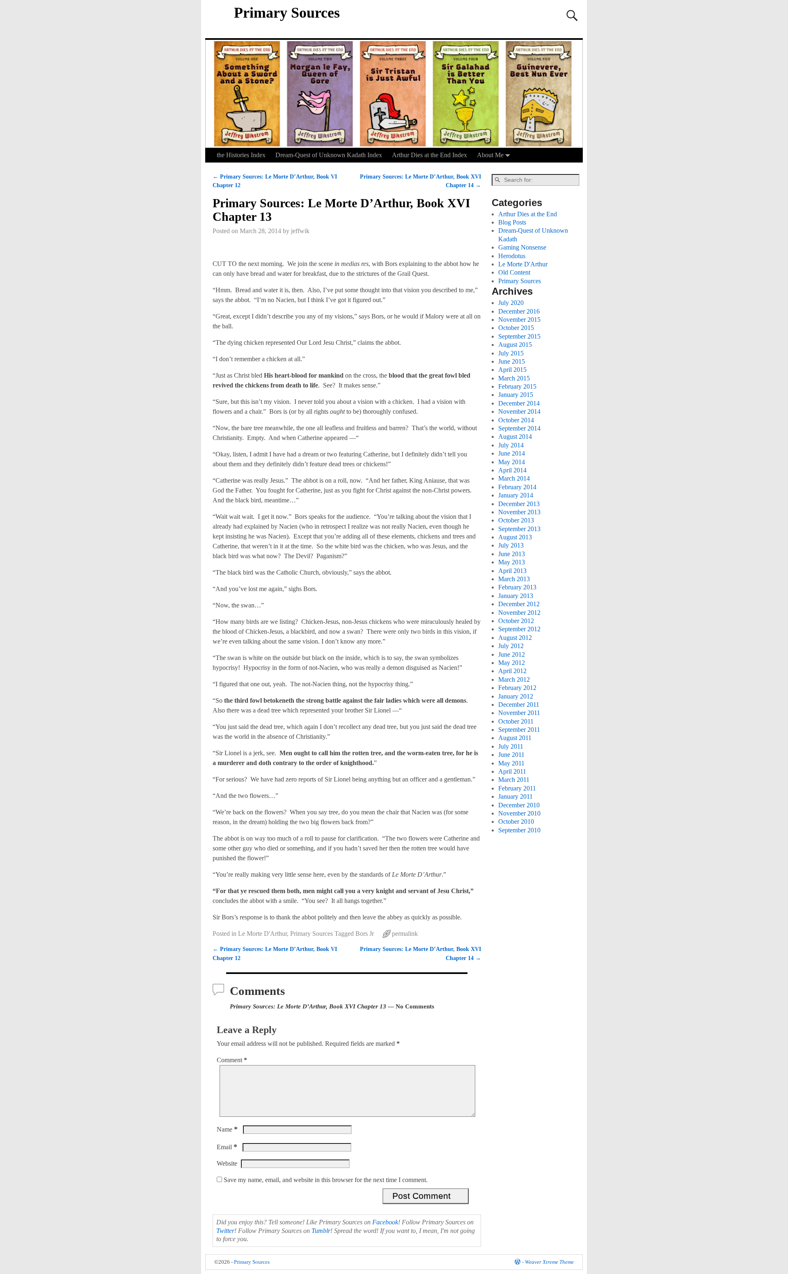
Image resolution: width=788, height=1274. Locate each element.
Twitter (225, 1230)
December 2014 (519, 403)
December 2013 (519, 503)
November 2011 (519, 712)
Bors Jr (364, 933)
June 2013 (511, 553)
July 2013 (511, 545)
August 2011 (514, 737)
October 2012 (516, 620)
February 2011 (517, 788)
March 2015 (514, 378)
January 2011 (515, 796)
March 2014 (514, 478)
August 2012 (515, 637)
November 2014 (519, 411)
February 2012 (517, 687)
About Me (490, 154)
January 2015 (515, 394)
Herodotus (511, 255)
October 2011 (516, 721)
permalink (405, 933)
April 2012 (512, 670)
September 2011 (519, 729)
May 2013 (511, 562)
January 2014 (515, 495)
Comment (232, 1059)
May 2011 (511, 763)
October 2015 (516, 327)
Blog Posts (512, 222)
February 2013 (517, 587)
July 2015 (511, 353)
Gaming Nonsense (522, 247)
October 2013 (516, 520)
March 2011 (513, 779)
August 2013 (515, 537)
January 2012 (515, 696)
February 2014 (517, 486)
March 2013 (514, 578)
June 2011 (511, 754)
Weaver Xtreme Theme (549, 1262)
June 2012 (511, 654)
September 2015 (519, 336)
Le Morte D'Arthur (262, 933)
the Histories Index (241, 154)
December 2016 (519, 311)
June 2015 (511, 361)
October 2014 (516, 420)
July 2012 (511, 645)
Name (227, 1129)
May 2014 (511, 461)
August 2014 (515, 436)
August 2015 (515, 344)
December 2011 (518, 704)
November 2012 (519, 612)
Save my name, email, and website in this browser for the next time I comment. (326, 1179)
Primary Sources (287, 13)
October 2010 (516, 821)
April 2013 (512, 570)
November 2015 (519, 319)
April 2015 (512, 369)
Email (227, 1146)
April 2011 (512, 771)
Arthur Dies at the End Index (429, 154)
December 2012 (519, 603)
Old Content (514, 272)
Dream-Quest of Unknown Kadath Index (328, 154)
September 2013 (519, 528)
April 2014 (512, 470)
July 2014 (511, 445)
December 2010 (519, 805)
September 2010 (519, 830)
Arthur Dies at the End (527, 214)
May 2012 (511, 662)
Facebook (385, 1222)
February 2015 (517, 386)
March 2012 (514, 679)
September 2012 (519, 629)
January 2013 (515, 595)
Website (227, 1163)
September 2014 (519, 428)
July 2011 (510, 746)
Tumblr (321, 1230)
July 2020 (511, 302)
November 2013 (519, 512)
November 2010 (519, 813)
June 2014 (511, 453)
